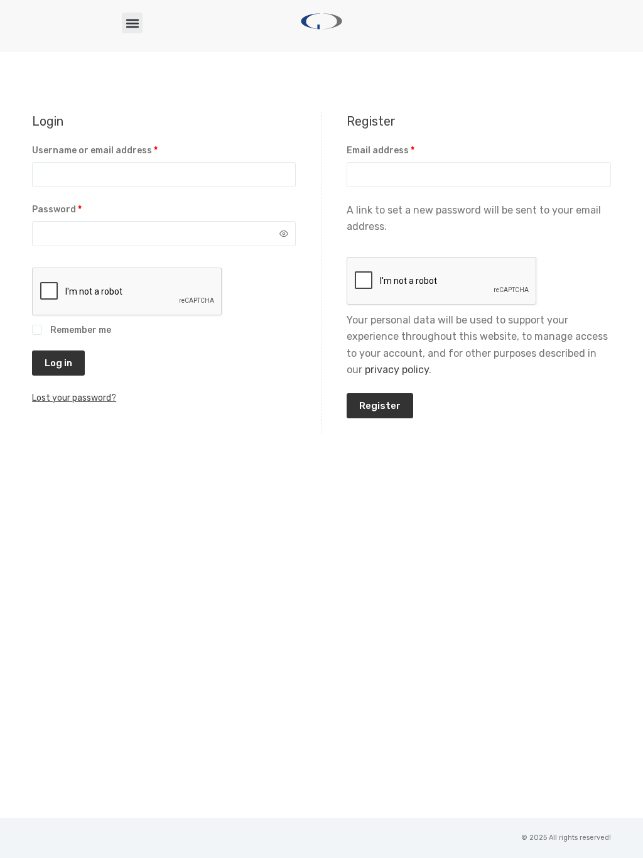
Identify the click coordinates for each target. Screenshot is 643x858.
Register (380, 405)
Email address (400, 149)
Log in (58, 363)
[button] (132, 23)
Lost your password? (74, 398)
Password (76, 208)
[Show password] (283, 233)
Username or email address (114, 149)
